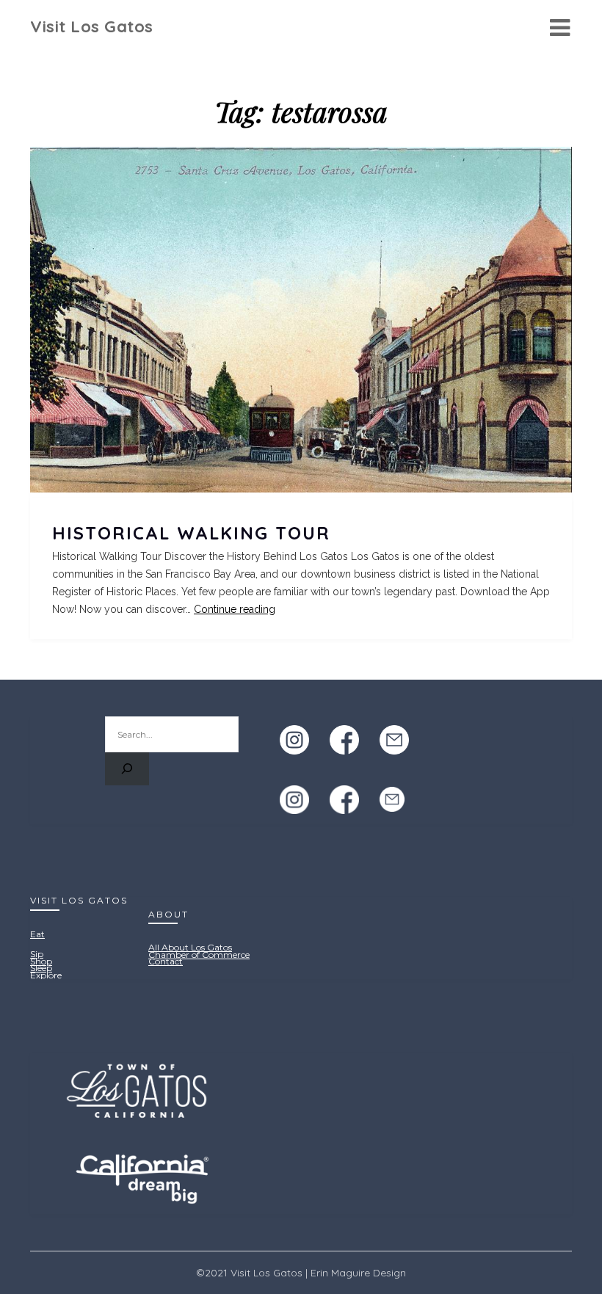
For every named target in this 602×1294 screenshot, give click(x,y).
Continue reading (234, 609)
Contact (165, 961)
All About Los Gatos (190, 947)
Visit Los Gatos (91, 26)
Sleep (41, 967)
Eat (37, 933)
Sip (36, 953)
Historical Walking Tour (191, 533)
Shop (41, 961)
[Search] (127, 768)
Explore (46, 975)
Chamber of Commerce (199, 954)
